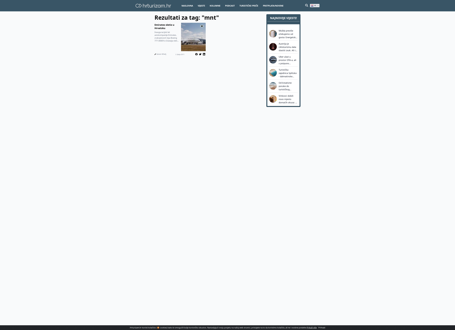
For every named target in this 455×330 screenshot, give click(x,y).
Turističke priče (248, 5)
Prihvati (321, 327)
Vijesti (201, 5)
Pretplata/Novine (273, 5)
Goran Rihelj (161, 54)
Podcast (230, 5)
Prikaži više (312, 327)
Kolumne (215, 5)
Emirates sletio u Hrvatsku (164, 26)
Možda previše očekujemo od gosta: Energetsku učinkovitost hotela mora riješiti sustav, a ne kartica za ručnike (288, 34)
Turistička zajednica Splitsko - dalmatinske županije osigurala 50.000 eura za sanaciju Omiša (288, 73)
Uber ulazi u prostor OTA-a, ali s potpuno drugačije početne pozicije (288, 60)
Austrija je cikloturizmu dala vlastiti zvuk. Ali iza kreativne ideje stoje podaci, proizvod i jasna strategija (288, 47)
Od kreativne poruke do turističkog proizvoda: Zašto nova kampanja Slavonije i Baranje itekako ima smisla (288, 86)
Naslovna (187, 5)
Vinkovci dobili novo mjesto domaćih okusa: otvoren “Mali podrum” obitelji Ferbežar (287, 99)
